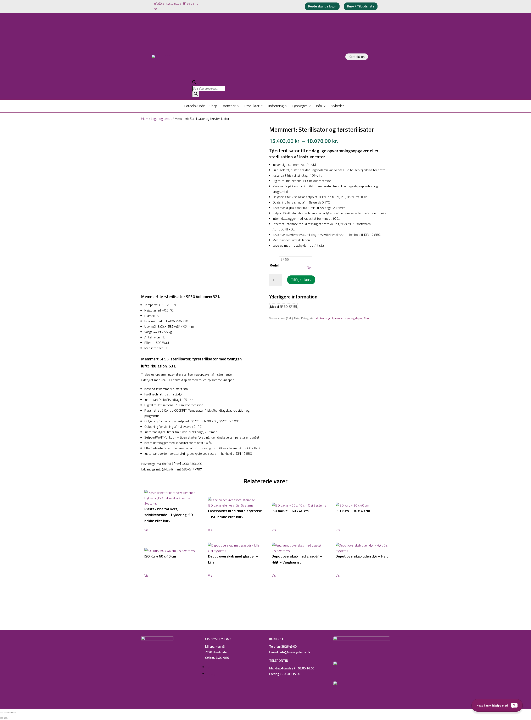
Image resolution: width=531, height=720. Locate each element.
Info (319, 106)
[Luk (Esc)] (14, 712)
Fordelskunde (194, 106)
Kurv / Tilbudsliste (360, 6)
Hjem (144, 118)
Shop (213, 106)
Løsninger (299, 106)
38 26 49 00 (288, 646)
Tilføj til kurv (301, 279)
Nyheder (337, 106)
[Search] (195, 94)
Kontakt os (357, 56)
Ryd (309, 267)
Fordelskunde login (322, 6)
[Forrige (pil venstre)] (1, 718)
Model (274, 265)
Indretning (276, 106)
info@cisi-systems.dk (167, 3)
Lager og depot (161, 118)
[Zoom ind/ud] (1, 712)
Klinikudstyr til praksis (329, 318)
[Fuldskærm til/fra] (5, 712)
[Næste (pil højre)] (5, 718)
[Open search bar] (194, 82)
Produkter (251, 106)
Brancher (229, 106)
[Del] (10, 712)
